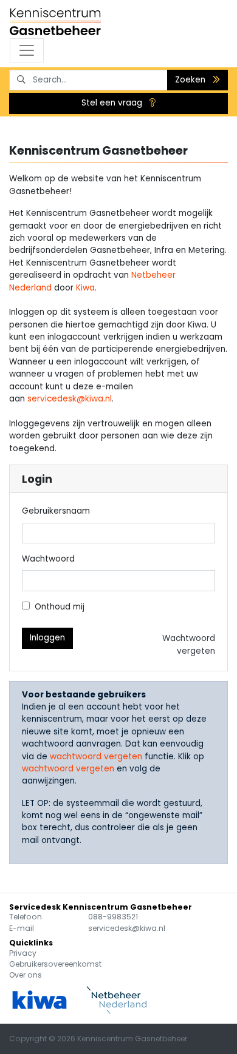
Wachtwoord (48, 559)
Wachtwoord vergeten (188, 644)
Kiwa (85, 288)
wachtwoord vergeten (96, 756)
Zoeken (191, 80)
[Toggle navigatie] (27, 50)
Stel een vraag (113, 103)
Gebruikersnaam (56, 511)
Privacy (22, 953)
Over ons (25, 975)
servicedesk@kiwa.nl (69, 398)
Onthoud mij (59, 607)
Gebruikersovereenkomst (55, 964)
